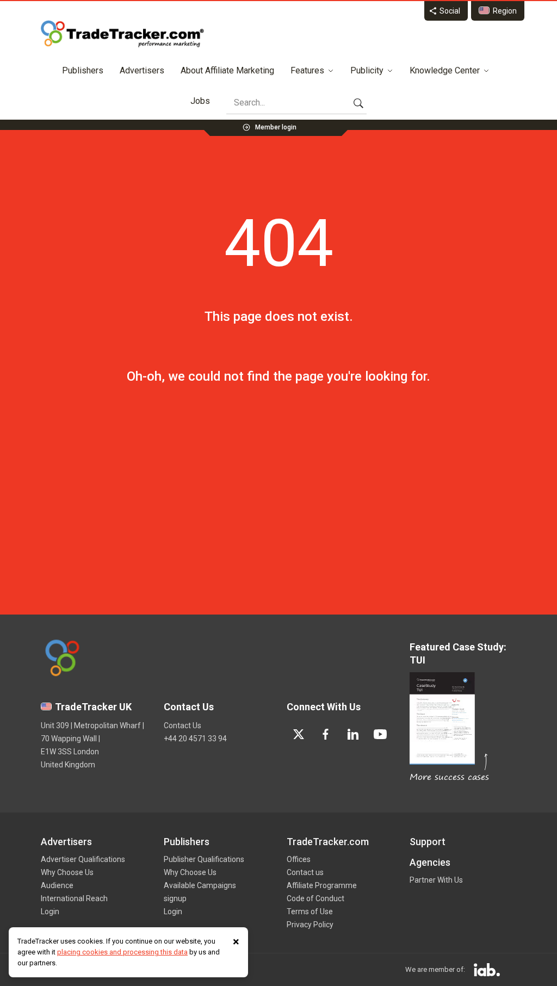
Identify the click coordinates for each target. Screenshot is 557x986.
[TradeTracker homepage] (122, 33)
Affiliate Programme (322, 885)
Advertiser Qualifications (83, 859)
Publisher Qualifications (204, 859)
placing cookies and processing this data (122, 952)
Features (307, 70)
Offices (299, 859)
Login (50, 911)
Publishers (82, 70)
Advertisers (142, 70)
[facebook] (325, 734)
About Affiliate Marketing (227, 70)
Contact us (305, 872)
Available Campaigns (200, 885)
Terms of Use (310, 911)
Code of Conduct (315, 898)
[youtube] (380, 734)
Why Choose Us (67, 872)
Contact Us (182, 725)
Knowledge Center (445, 70)
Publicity (366, 70)
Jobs (200, 101)
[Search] (358, 102)
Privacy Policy (310, 924)
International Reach (74, 898)
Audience (57, 885)
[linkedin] (353, 734)
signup (175, 898)
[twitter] (298, 734)
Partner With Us (436, 880)
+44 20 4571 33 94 (195, 738)
